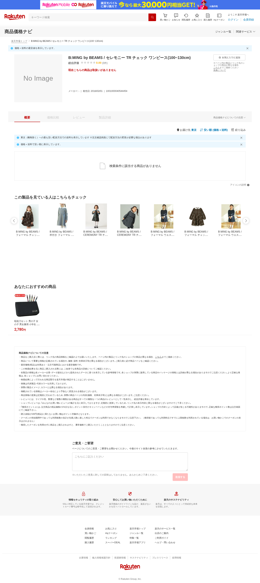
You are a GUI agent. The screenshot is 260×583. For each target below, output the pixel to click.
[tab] (27, 117)
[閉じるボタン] (248, 48)
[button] (176, 17)
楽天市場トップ (19, 41)
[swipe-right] (246, 221)
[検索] (152, 17)
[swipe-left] (14, 221)
